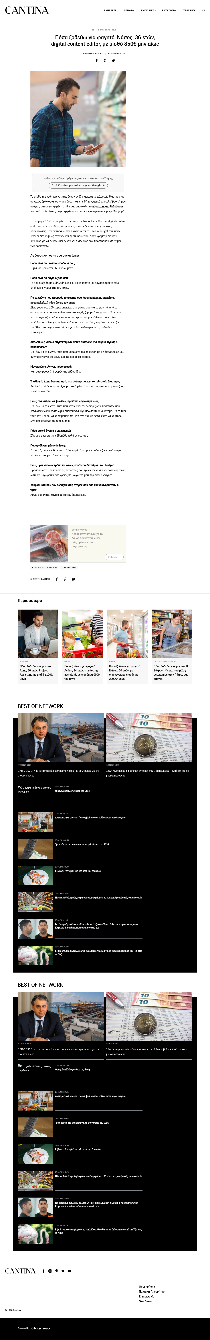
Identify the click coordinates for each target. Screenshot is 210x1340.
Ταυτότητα (145, 1301)
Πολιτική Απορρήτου (151, 1291)
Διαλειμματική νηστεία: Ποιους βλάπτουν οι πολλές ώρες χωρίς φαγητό (90, 817)
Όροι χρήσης (147, 1286)
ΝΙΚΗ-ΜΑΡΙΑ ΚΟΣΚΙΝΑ (93, 54)
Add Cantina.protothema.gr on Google (76, 185)
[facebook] (96, 61)
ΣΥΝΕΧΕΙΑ (112, 557)
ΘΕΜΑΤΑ (24, 661)
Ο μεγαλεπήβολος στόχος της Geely (72, 790)
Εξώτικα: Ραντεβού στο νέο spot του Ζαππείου (78, 871)
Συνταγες (110, 10)
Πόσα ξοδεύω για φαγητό (44, 567)
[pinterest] (105, 61)
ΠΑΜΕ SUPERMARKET (105, 29)
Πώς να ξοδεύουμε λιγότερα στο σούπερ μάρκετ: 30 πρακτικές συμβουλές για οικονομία (98, 897)
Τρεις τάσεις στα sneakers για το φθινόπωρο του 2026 (82, 844)
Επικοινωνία (146, 1296)
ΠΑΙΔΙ (112, 661)
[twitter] (113, 61)
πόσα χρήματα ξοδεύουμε (107, 206)
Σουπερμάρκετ (69, 567)
